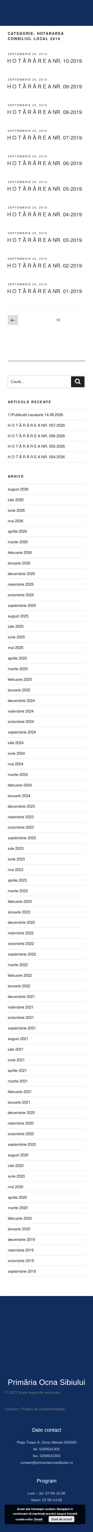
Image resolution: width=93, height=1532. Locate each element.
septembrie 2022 (22, 954)
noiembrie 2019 (21, 1250)
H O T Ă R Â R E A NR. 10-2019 (44, 60)
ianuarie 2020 (19, 1228)
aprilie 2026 (17, 531)
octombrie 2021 (21, 1017)
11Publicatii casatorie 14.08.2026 (35, 414)
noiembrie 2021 (21, 1007)
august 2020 (18, 1154)
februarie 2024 (20, 785)
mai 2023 (15, 869)
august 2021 (18, 1038)
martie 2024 (18, 774)
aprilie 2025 (17, 658)
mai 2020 (15, 1186)
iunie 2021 (16, 1059)
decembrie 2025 (21, 573)
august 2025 (18, 616)
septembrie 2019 (22, 1271)
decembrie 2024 (21, 700)
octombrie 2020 (21, 1133)
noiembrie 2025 (21, 584)
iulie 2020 (16, 1165)
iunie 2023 (16, 859)
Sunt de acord (61, 1519)
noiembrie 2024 (21, 711)
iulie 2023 (16, 848)
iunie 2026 (16, 510)
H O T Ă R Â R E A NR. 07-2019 (44, 137)
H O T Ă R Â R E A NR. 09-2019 (44, 86)
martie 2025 (18, 668)
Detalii (38, 1519)
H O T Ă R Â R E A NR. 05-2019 (44, 188)
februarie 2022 (20, 975)
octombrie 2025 (21, 594)
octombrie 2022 (21, 943)
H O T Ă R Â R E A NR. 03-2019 (44, 239)
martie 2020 (18, 1207)
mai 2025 (15, 647)
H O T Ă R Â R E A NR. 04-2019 (44, 214)
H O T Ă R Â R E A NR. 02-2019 (44, 265)
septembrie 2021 (22, 1028)
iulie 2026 (16, 499)
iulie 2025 (16, 626)
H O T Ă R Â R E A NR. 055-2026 (36, 446)
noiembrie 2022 (21, 932)
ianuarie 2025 (19, 689)
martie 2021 (18, 1081)
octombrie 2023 (21, 827)
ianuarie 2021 (19, 1102)
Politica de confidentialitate (43, 1409)
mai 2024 (15, 763)
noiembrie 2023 (21, 816)
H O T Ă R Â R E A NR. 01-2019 (44, 291)
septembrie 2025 (22, 605)
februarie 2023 (20, 901)
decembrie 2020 (21, 1112)
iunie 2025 (16, 636)
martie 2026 (18, 541)
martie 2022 (18, 964)
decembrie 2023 (21, 806)
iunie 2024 (16, 753)
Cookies (11, 1409)
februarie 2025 (20, 679)
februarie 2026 (20, 552)
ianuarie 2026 (19, 563)
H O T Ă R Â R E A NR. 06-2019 (44, 163)
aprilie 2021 (17, 1070)
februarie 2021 (20, 1091)
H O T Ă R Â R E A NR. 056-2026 (36, 435)
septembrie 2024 (22, 732)
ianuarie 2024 (19, 795)
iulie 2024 (16, 742)
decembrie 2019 (21, 1239)
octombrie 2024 (21, 721)
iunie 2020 (16, 1176)
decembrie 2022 (21, 922)
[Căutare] (77, 381)
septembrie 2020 (22, 1144)
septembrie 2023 (22, 837)
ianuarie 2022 (19, 985)
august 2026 (18, 489)
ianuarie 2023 (19, 911)
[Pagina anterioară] (13, 320)
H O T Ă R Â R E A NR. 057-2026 (36, 425)
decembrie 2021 (21, 996)
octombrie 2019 (21, 1260)
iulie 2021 (16, 1049)
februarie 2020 (20, 1218)
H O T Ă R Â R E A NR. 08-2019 (44, 112)
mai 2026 (15, 520)
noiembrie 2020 (21, 1123)
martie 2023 (18, 890)
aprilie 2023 (17, 880)
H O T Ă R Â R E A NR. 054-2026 (36, 456)
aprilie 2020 (17, 1197)
